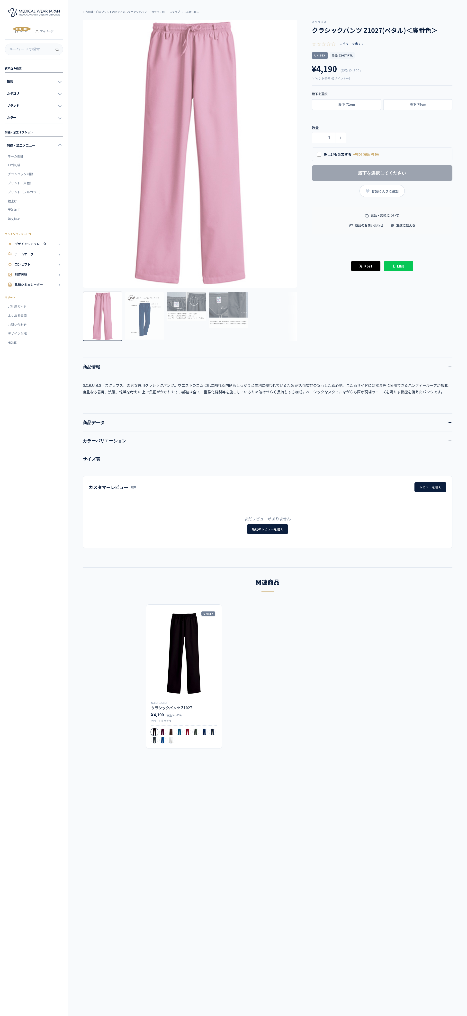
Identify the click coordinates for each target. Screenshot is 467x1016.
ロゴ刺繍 (14, 165)
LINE (398, 266)
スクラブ (174, 12)
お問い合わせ (17, 324)
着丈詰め (14, 218)
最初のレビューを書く (267, 529)
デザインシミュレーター (37, 244)
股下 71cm (346, 104)
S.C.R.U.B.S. (192, 12)
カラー (11, 117)
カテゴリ (13, 93)
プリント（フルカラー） (25, 192)
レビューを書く (430, 487)
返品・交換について (384, 215)
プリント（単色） (20, 183)
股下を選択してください (382, 173)
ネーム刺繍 (16, 156)
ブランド (13, 105)
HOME (12, 342)
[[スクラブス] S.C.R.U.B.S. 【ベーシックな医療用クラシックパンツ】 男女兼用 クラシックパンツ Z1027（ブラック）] (184, 654)
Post (365, 266)
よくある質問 (17, 315)
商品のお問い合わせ (368, 225)
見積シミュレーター (37, 284)
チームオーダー (37, 254)
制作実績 (37, 274)
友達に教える (405, 225)
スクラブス (319, 22)
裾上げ (12, 201)
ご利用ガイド (17, 306)
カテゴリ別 (158, 12)
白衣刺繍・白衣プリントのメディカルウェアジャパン (115, 12)
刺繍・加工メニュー (21, 145)
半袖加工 (14, 209)
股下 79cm (418, 104)
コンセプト (37, 264)
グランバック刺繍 (20, 174)
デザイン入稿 (17, 333)
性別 (10, 81)
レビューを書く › (351, 43)
